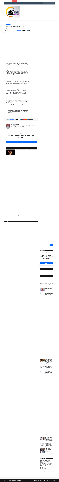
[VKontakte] (28, 119)
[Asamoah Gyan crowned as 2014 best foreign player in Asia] (42, 325)
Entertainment (21, 3)
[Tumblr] (22, 119)
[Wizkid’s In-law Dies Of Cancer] (10, 152)
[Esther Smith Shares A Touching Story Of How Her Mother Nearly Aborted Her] (42, 279)
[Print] (32, 119)
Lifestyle (35, 3)
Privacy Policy (48, 480)
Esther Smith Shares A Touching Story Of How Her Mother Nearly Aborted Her (48, 279)
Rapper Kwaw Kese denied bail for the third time (48, 449)
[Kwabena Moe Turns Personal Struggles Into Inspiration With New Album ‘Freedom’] (42, 367)
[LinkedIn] (27, 30)
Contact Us (44, 480)
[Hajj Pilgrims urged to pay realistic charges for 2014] (21, 182)
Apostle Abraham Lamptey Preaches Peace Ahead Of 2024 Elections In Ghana (48, 445)
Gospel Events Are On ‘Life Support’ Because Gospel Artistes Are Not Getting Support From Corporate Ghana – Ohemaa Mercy (48, 361)
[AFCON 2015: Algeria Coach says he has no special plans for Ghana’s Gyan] (32, 182)
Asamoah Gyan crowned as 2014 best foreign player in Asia (49, 294)
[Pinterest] (24, 119)
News (8, 3)
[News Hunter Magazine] (12, 12)
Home (6, 3)
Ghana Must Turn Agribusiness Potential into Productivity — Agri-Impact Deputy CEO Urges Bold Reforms (46, 471)
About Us (35, 480)
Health (31, 3)
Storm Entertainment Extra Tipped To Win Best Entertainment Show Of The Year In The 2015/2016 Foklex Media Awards (49, 373)
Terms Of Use (53, 480)
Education (16, 3)
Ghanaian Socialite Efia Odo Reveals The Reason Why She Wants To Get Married (49, 289)
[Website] (11, 127)
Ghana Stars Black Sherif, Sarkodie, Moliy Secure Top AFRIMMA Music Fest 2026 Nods (49, 284)
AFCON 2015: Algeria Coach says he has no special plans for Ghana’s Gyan (31, 216)
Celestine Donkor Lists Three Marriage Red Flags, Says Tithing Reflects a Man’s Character (46, 467)
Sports (28, 3)
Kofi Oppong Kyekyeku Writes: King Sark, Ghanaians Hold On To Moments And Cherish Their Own (48, 439)
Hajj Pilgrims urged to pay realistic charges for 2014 (20, 215)
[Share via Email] (29, 30)
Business (12, 3)
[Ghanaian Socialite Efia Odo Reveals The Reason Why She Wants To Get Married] (42, 289)
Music (25, 3)
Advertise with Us (40, 480)
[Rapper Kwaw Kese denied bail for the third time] (42, 450)
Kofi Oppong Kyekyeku (10, 28)
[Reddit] (26, 119)
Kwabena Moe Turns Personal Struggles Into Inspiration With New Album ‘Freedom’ (48, 368)
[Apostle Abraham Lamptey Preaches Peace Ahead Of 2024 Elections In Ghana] (42, 444)
